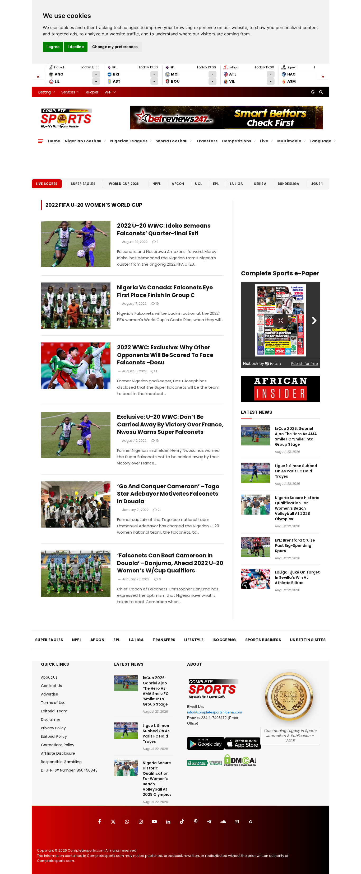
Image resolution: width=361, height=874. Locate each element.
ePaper (92, 92)
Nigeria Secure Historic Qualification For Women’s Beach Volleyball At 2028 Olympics (297, 508)
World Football (171, 141)
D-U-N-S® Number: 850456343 (69, 770)
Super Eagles (83, 183)
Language (320, 141)
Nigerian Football (83, 141)
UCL (198, 183)
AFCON (178, 183)
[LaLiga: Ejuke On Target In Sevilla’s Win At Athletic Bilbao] (255, 579)
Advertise (49, 694)
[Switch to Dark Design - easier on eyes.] (313, 92)
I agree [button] (53, 46)
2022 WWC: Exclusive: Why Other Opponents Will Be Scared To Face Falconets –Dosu (165, 355)
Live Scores (47, 183)
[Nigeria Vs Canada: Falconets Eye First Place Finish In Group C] (75, 306)
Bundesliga (288, 183)
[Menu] (40, 141)
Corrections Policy (57, 745)
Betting (44, 92)
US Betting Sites (308, 639)
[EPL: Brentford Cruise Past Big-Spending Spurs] (255, 547)
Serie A (260, 183)
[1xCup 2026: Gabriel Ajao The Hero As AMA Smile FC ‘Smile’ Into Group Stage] (255, 435)
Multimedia (289, 141)
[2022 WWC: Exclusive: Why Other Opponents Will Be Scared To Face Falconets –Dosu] (75, 365)
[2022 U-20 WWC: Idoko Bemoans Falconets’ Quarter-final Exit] (75, 244)
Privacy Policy (53, 728)
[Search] (320, 92)
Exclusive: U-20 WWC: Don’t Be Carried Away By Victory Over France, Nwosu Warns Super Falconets (170, 424)
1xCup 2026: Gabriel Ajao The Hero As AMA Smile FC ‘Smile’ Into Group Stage (296, 436)
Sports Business (263, 639)
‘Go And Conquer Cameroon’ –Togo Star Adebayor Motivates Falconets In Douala (168, 494)
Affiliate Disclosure (58, 753)
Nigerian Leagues (128, 141)
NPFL (156, 183)
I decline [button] (76, 46)
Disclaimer (50, 719)
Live (264, 141)
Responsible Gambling (61, 761)
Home (54, 141)
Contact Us (51, 685)
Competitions (236, 141)
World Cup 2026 (124, 183)
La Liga (236, 183)
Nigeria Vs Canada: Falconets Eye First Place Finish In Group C (165, 291)
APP (108, 92)
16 (157, 303)
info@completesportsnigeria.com (214, 712)
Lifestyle (193, 639)
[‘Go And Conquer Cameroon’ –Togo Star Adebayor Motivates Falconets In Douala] (75, 504)
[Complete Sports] (66, 118)
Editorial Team (54, 711)
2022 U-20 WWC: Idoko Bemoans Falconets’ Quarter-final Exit (164, 229)
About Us (49, 677)
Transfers (207, 141)
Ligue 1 (317, 183)
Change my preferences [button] (115, 46)
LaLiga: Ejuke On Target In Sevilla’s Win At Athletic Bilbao (297, 577)
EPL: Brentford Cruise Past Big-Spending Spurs (295, 545)
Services (68, 92)
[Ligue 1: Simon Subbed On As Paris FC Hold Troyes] (255, 473)
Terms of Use (53, 702)
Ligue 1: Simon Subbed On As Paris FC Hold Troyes (296, 471)
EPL (216, 183)
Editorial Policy (54, 736)
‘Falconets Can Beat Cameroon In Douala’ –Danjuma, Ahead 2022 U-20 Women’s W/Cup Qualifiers (170, 563)
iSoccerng (224, 639)
